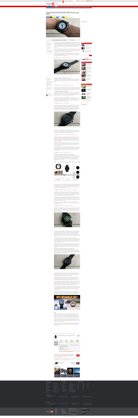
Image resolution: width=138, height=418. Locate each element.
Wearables (49, 11)
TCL (87, 386)
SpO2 (73, 359)
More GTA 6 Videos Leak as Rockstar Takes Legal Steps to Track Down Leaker (76, 397)
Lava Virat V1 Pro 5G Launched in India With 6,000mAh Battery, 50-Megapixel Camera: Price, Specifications (87, 404)
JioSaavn (62, 324)
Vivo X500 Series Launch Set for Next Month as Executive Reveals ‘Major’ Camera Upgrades (52, 404)
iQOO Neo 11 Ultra (64, 386)
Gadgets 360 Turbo (56, 355)
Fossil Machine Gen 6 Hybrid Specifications (65, 359)
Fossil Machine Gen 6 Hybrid (67, 358)
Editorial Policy (63, 411)
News (61, 6)
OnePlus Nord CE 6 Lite (56, 384)
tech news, (61, 354)
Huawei (78, 387)
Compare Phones (55, 392)
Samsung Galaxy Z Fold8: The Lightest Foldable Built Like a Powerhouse (88, 45)
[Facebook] (82, 59)
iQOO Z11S (63, 387)
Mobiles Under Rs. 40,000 (49, 386)
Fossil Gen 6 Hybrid (62, 358)
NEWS (56, 344)
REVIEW (56, 340)
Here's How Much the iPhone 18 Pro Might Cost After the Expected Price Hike (64, 397)
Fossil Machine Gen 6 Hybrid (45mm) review (68, 351)
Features (67, 6)
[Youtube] (85, 59)
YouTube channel (59, 356)
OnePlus (83, 387)
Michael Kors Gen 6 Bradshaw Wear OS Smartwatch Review (66, 85)
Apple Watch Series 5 (57, 273)
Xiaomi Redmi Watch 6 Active (72, 384)
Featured (83, 43)
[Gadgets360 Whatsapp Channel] (89, 59)
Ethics (62, 410)
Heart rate (71, 359)
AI (53, 6)
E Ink (74, 359)
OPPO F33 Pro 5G (55, 386)
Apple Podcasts (70, 324)
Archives (56, 411)
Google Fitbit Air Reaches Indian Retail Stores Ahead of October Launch (87, 396)
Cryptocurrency (55, 387)
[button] (79, 372)
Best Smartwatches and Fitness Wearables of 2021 (65, 152)
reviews (63, 354)
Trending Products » (84, 104)
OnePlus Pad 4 (55, 385)
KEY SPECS (56, 342)
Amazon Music (74, 324)
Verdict (47, 91)
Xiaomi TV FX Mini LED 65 (72, 386)
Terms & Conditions (64, 412)
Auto (59, 6)
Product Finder (75, 6)
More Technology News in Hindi (87, 100)
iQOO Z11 (63, 384)
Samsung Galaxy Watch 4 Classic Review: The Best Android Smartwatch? (68, 134)
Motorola (83, 384)
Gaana (60, 324)
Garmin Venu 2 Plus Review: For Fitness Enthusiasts (65, 57)
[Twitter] (84, 59)
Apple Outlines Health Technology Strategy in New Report (66, 205)
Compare (80, 6)
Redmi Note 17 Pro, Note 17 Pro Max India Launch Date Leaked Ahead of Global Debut (76, 404)
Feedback (56, 410)
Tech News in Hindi (84, 84)
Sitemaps (56, 409)
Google (78, 384)
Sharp (88, 384)
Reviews (64, 6)
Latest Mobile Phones (56, 391)
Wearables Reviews (53, 11)
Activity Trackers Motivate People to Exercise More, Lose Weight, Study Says (68, 189)
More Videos (89, 82)
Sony (88, 385)
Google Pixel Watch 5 (71, 385)
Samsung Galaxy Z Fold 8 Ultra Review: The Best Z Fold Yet (52, 396)
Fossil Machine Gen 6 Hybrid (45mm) (66, 335)
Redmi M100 (63, 385)
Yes (74, 3)
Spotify (58, 324)
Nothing (83, 385)
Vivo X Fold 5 (47, 392)
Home (47, 6)
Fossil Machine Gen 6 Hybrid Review (75, 358)
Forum (69, 355)
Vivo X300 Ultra (47, 387)
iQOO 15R (47, 391)
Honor (78, 386)
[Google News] (91, 59)
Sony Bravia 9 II (71, 387)
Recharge (84, 6)
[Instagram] (87, 59)
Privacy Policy (63, 409)
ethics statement (70, 333)
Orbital (63, 323)
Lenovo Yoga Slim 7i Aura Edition (49, 390)
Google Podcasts (66, 324)
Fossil (58, 358)
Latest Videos (83, 62)
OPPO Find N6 (47, 385)
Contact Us (56, 412)
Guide (71, 6)
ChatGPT (47, 384)
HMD (77, 385)
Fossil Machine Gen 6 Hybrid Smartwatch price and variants (50, 79)
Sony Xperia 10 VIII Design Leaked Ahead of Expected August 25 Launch (64, 403)
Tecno (88, 387)
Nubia (83, 386)
